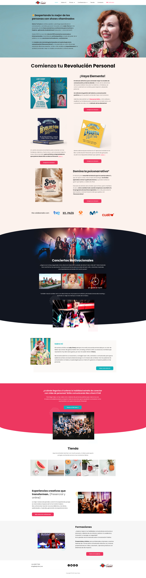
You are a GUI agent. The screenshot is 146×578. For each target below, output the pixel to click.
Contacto (100, 2)
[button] (40, 281)
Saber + (60, 156)
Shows (71, 2)
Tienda (92, 2)
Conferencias (82, 2)
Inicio (56, 2)
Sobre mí (63, 2)
